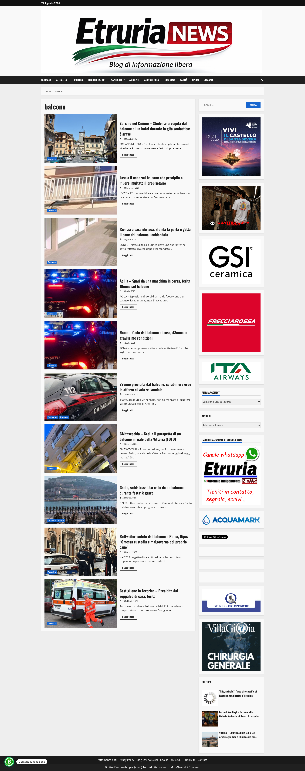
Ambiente (134, 80)
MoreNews (177, 767)
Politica (79, 80)
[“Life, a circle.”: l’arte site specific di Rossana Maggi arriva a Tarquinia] (210, 698)
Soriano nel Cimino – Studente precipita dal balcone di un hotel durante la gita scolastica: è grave (80, 138)
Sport (195, 80)
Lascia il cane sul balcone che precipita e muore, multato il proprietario (80, 190)
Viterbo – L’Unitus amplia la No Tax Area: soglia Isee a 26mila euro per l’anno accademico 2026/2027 (237, 735)
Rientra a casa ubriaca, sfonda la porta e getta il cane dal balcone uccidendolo (80, 242)
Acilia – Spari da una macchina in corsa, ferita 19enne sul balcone (80, 293)
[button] (262, 80)
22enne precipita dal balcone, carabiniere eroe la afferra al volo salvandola (80, 397)
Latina (61, 520)
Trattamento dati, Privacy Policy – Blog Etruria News (127, 760)
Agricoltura (151, 80)
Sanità (183, 80)
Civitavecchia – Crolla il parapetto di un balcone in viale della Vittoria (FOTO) (80, 448)
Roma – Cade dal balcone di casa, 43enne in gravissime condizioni (80, 345)
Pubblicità (190, 760)
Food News (169, 80)
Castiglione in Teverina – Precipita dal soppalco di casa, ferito (80, 603)
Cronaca (46, 80)
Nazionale (116, 80)
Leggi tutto (129, 155)
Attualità (61, 80)
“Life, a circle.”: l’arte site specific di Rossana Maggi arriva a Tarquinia (238, 693)
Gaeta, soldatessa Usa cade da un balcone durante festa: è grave (80, 500)
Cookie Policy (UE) (170, 760)
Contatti (202, 760)
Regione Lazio (96, 80)
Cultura (206, 682)
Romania (209, 80)
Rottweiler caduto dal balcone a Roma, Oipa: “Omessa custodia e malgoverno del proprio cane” (80, 552)
